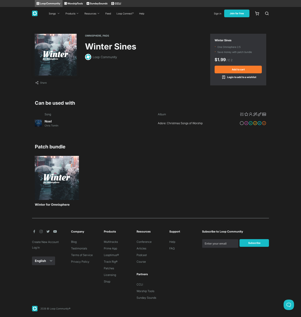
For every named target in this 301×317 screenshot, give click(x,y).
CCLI (140, 284)
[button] (253, 114)
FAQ (172, 248)
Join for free (237, 13)
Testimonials (79, 248)
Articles (141, 248)
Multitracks (111, 241)
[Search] (267, 13)
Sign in (217, 13)
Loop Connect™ (125, 13)
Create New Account (45, 242)
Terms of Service (82, 255)
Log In (36, 247)
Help (141, 13)
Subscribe (254, 242)
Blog (74, 241)
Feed (108, 13)
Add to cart (238, 69)
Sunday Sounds (146, 297)
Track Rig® (111, 261)
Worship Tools (145, 291)
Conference (144, 241)
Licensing (110, 275)
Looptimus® (111, 255)
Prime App (110, 248)
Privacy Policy (80, 261)
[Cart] (257, 13)
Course (141, 261)
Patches (109, 268)
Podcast (142, 255)
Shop (107, 281)
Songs (52, 13)
